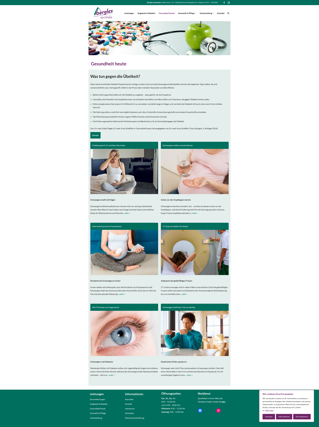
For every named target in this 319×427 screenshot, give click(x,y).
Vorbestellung (96, 418)
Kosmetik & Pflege (98, 413)
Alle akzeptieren (302, 417)
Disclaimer (129, 413)
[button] (195, 13)
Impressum (130, 408)
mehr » (127, 213)
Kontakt (220, 13)
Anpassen (269, 417)
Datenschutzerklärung (134, 418)
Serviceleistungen (97, 399)
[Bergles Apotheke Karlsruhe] (103, 13)
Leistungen (129, 13)
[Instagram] (218, 410)
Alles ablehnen (284, 417)
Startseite (129, 399)
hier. (224, 401)
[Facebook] (200, 410)
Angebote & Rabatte (146, 13)
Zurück (95, 135)
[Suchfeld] (228, 13)
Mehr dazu (269, 410)
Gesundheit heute (167, 13)
